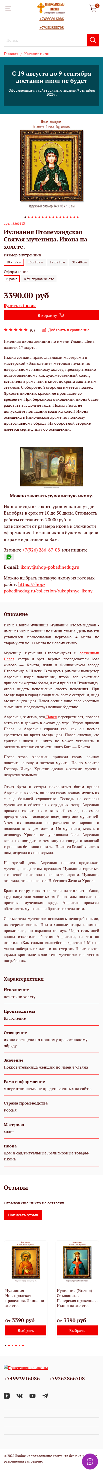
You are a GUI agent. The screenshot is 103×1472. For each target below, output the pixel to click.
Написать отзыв (23, 1215)
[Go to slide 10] (57, 217)
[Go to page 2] (9, 1345)
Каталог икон (37, 53)
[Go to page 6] (23, 1345)
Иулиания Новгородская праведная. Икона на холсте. (24, 1298)
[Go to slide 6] (43, 217)
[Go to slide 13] (67, 217)
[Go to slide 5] (39, 217)
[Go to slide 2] (29, 217)
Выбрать (26, 1330)
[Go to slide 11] (60, 217)
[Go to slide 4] (35, 217)
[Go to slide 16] (77, 217)
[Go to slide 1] (25, 217)
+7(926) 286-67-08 (41, 550)
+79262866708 (52, 27)
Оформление (16, 271)
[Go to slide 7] (46, 217)
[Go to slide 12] (63, 217)
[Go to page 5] (19, 1345)
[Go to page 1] (5, 1345)
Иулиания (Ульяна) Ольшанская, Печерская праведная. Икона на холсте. (77, 1298)
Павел (51, 716)
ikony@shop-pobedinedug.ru (49, 567)
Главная (11, 53)
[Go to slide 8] (49, 217)
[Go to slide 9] (53, 217)
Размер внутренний (22, 255)
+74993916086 (52, 19)
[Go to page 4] (16, 1345)
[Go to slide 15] (74, 217)
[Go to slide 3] (32, 217)
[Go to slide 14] (71, 217)
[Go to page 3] (12, 1345)
